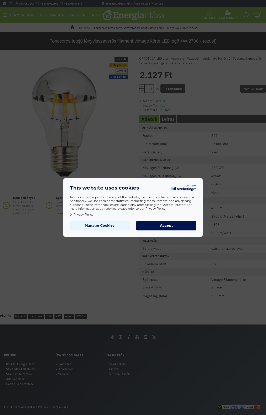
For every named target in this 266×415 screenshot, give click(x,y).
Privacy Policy (83, 215)
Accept (166, 226)
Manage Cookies (100, 226)
